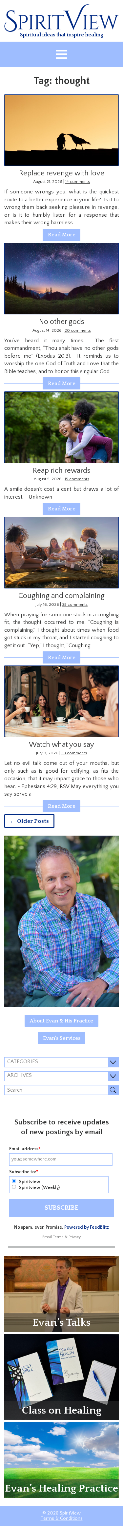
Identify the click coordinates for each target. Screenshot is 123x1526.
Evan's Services (61, 1038)
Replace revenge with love (61, 173)
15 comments (77, 479)
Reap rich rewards (62, 470)
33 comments (74, 753)
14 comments (77, 181)
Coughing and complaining (61, 596)
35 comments (75, 604)
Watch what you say (61, 745)
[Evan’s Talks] (61, 1294)
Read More (61, 235)
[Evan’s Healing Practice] (61, 1459)
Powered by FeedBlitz (86, 1227)
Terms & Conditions (62, 1518)
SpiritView (70, 1513)
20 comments (78, 330)
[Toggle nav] (62, 54)
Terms (58, 1237)
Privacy (75, 1237)
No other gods (61, 322)
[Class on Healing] (61, 1376)
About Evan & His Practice (61, 1021)
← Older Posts (29, 821)
